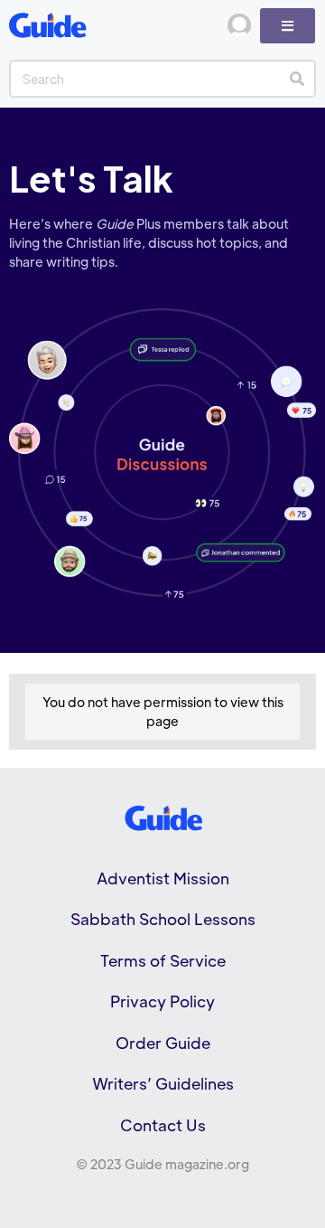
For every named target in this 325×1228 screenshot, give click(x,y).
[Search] (296, 78)
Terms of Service (163, 960)
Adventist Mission (163, 878)
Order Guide (163, 1043)
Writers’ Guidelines (163, 1083)
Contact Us (163, 1125)
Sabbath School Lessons (162, 919)
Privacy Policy (162, 1001)
